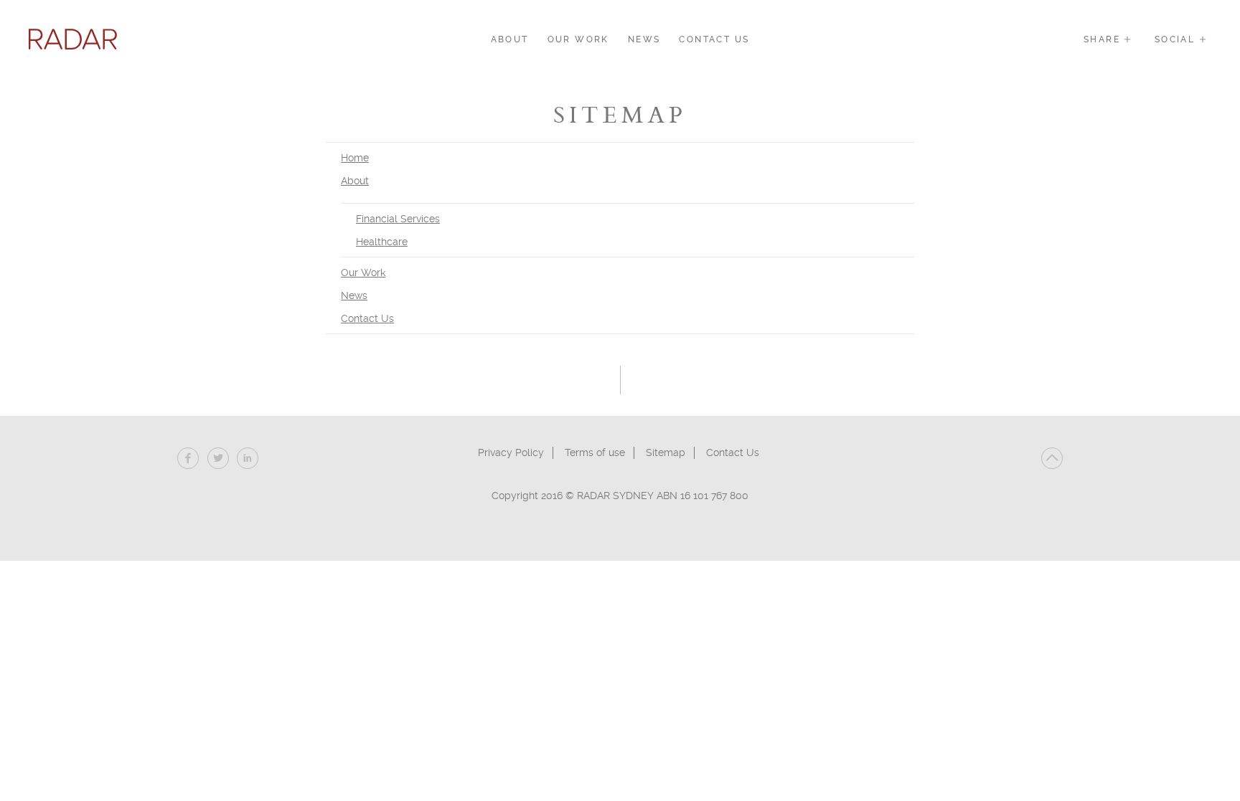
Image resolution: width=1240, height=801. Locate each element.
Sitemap (665, 452)
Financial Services (398, 218)
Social (1177, 39)
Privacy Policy (511, 452)
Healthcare (382, 241)
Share (1104, 39)
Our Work (578, 39)
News (644, 39)
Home (355, 157)
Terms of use (595, 452)
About (510, 39)
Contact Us (714, 39)
